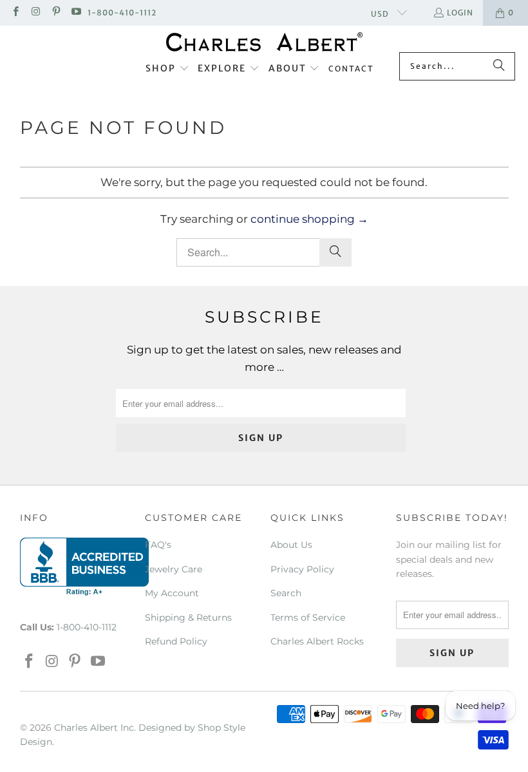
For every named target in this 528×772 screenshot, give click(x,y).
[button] (167, 69)
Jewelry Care (173, 569)
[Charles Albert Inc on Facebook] (15, 12)
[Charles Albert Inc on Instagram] (35, 12)
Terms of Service (307, 617)
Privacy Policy (302, 569)
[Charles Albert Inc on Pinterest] (55, 12)
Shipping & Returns (188, 617)
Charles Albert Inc (94, 727)
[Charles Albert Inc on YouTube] (75, 12)
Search (285, 593)
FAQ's (158, 545)
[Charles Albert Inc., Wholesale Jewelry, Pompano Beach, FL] (84, 567)
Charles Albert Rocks (317, 641)
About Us (291, 545)
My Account (172, 593)
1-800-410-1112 (122, 12)
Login (460, 12)
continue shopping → (309, 218)
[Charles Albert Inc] (264, 42)
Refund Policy (176, 641)
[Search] (499, 66)
